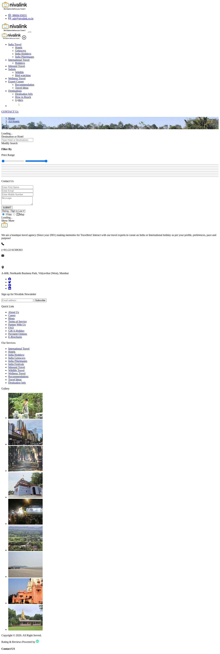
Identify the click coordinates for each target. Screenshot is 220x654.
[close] (24, 38)
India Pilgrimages (24, 56)
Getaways (20, 50)
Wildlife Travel (16, 370)
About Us (13, 312)
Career (11, 315)
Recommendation (24, 84)
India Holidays (23, 53)
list (10, 214)
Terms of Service (17, 321)
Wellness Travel (16, 78)
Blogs (11, 318)
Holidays (20, 63)
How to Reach (23, 97)
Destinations (15, 90)
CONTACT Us (9, 111)
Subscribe (40, 300)
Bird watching (23, 75)
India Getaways (16, 357)
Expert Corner (16, 81)
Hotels (18, 47)
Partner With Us (17, 324)
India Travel (14, 44)
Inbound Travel (16, 66)
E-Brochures (15, 337)
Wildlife (19, 72)
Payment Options (17, 333)
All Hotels (13, 121)
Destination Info (24, 93)
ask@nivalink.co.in (11, 261)
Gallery (19, 100)
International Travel (18, 59)
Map (21, 214)
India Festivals (16, 364)
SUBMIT (7, 207)
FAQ (11, 327)
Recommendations (18, 376)
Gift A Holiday (16, 330)
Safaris (12, 69)
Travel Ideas (21, 87)
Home (11, 118)
